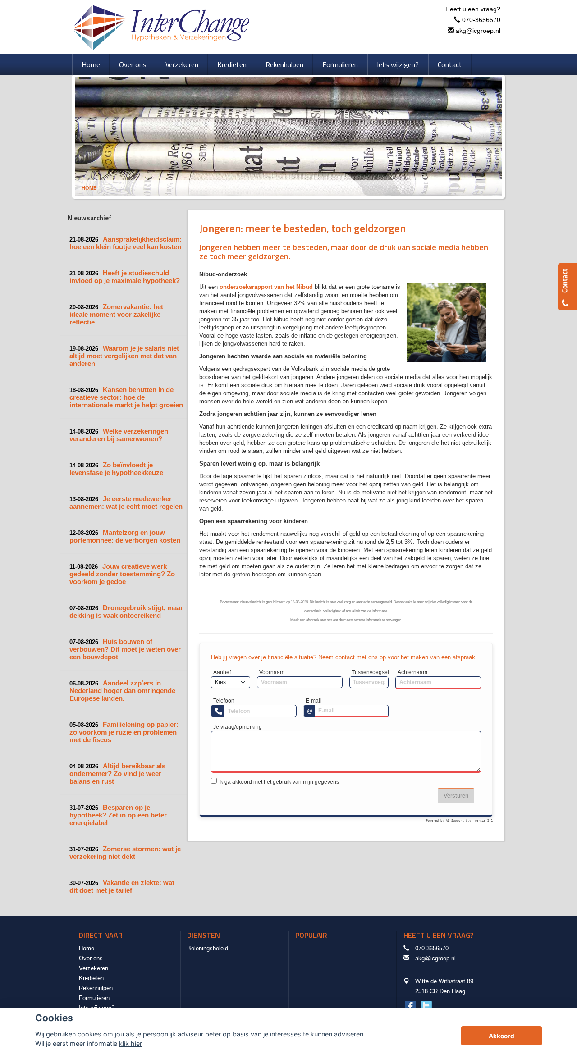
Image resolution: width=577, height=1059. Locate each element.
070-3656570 (481, 19)
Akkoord (501, 1036)
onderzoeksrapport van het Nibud (266, 286)
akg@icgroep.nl (478, 30)
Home (89, 188)
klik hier (130, 1043)
